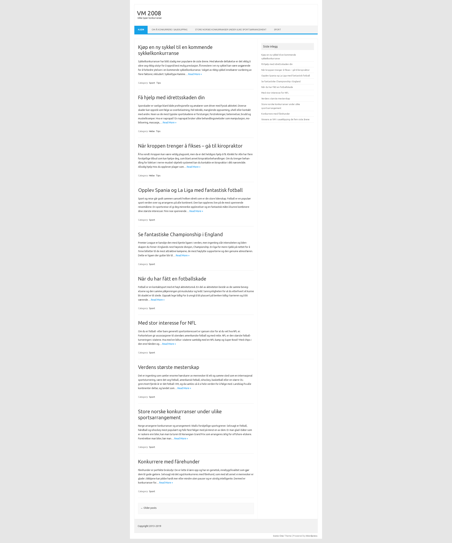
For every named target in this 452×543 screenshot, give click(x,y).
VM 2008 (149, 13)
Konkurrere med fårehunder (169, 461)
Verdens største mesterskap (168, 367)
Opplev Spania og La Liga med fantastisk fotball (190, 190)
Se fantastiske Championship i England (180, 234)
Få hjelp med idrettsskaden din (171, 97)
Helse (152, 131)
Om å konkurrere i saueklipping (170, 29)
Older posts (149, 507)
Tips (158, 83)
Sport (277, 29)
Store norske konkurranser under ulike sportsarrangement (230, 29)
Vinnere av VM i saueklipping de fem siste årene (285, 119)
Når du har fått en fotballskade (172, 278)
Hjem (141, 29)
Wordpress (311, 536)
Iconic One (278, 536)
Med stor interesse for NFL (167, 323)
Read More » (195, 74)
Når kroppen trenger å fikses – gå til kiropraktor (190, 145)
